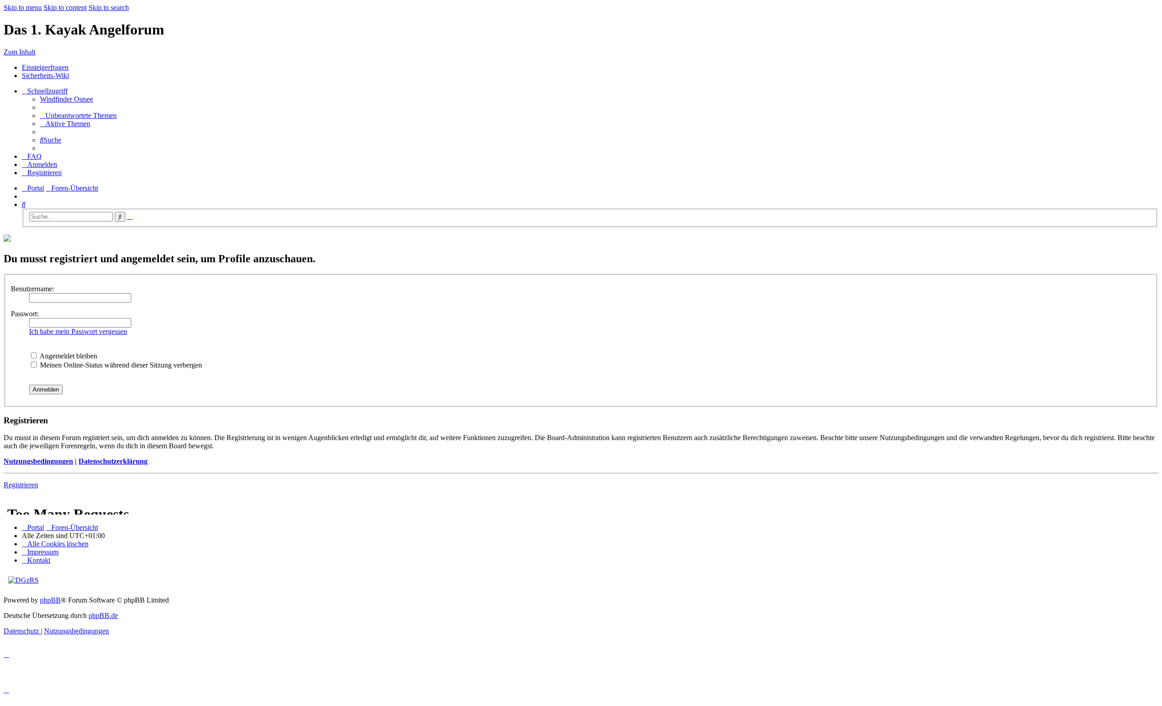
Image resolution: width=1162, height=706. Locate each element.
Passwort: (25, 314)
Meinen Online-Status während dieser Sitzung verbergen (120, 365)
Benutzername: (32, 289)
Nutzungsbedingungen (38, 461)
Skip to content (65, 7)
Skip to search (109, 7)
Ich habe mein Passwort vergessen (78, 331)
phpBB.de (103, 615)
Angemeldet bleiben (67, 356)
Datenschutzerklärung (113, 461)
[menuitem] (66, 99)
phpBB (50, 600)
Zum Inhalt (19, 52)
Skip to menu (23, 7)
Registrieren (21, 485)
